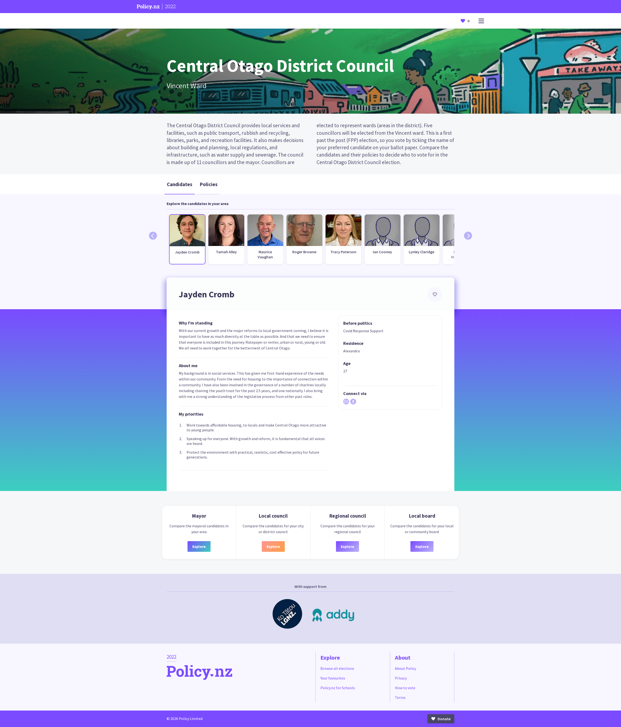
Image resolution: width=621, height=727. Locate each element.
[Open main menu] (481, 21)
